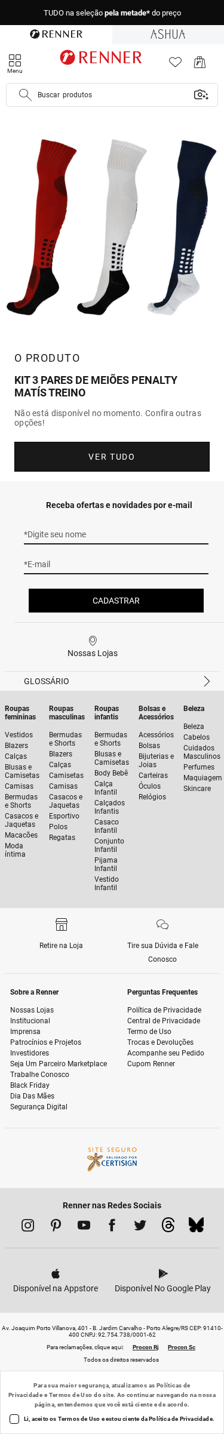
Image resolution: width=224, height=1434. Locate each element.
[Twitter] (140, 1227)
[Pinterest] (55, 1227)
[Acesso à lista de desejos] (175, 65)
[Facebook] (112, 1227)
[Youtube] (83, 1227)
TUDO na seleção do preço (112, 12)
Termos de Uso (71, 1395)
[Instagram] (27, 1227)
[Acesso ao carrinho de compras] (199, 65)
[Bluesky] (196, 1228)
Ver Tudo (111, 456)
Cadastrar (116, 600)
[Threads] (168, 1228)
